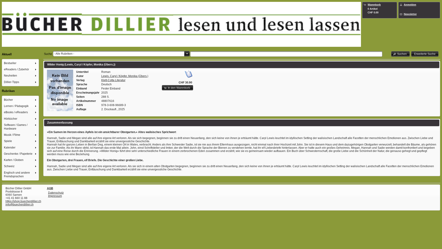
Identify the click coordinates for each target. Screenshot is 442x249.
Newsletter (410, 14)
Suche (48, 54)
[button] (400, 53)
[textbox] (286, 54)
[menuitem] (20, 63)
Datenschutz (56, 192)
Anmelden (410, 4)
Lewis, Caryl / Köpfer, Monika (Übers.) (124, 76)
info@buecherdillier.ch (20, 204)
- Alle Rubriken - (64, 53)
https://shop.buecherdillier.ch (23, 201)
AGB (50, 188)
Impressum (55, 196)
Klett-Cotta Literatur (113, 80)
